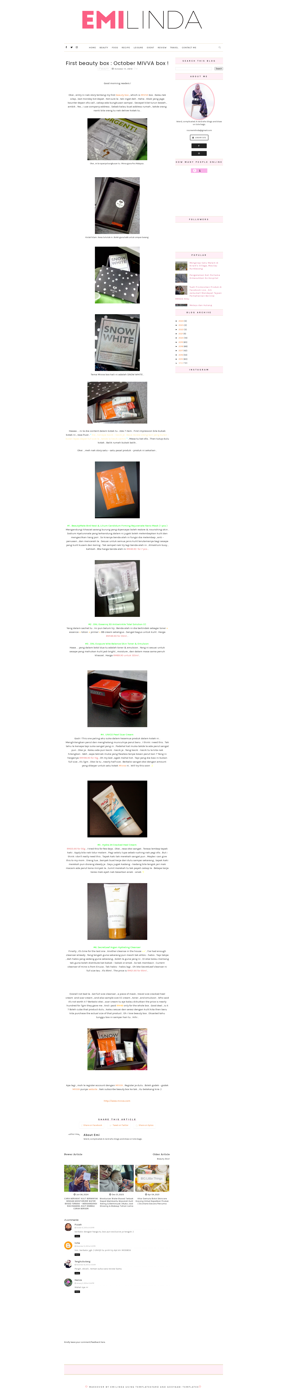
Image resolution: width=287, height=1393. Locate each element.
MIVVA (144, 94)
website (92, 1089)
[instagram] (77, 47)
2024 (181, 321)
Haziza (78, 1280)
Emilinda (117, 1387)
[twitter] (71, 47)
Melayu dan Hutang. (201, 305)
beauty (105, 69)
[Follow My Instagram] (199, 153)
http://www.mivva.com (117, 1100)
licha (77, 1243)
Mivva (122, 765)
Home (92, 47)
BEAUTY (104, 47)
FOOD (115, 47)
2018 (181, 346)
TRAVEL (174, 47)
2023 (181, 325)
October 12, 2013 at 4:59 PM (85, 1228)
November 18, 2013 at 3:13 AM (86, 1265)
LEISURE (138, 47)
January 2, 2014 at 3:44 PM (85, 1283)
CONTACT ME (189, 47)
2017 (181, 350)
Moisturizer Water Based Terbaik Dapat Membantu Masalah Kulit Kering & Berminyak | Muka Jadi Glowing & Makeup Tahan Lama (116, 1202)
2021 (181, 333)
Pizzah (78, 1224)
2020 (181, 338)
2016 (181, 355)
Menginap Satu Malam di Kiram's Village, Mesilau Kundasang (204, 266)
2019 (181, 342)
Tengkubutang (82, 1261)
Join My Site (200, 137)
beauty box (122, 94)
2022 (181, 329)
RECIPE (126, 47)
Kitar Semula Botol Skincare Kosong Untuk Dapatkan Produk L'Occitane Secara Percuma (152, 1201)
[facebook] (66, 47)
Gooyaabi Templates (183, 1387)
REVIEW (162, 47)
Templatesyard (147, 1387)
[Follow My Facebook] (199, 145)
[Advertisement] (199, 194)
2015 (181, 359)
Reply (77, 1236)
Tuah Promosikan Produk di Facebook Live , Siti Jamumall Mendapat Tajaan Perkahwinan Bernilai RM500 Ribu (198, 293)
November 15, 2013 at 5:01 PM (85, 1246)
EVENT (150, 47)
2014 (181, 363)
